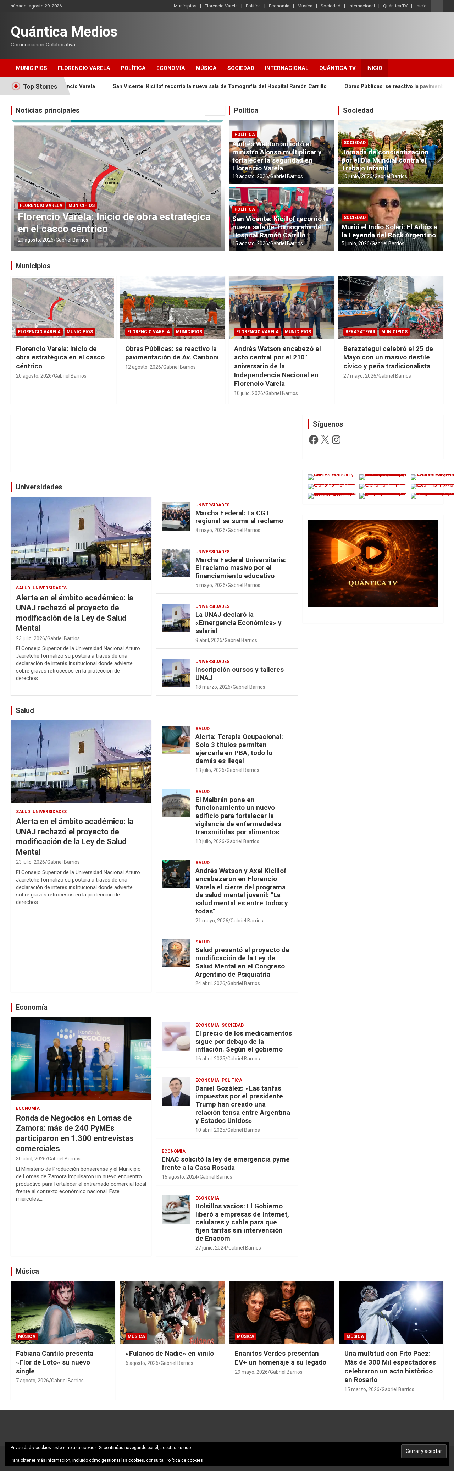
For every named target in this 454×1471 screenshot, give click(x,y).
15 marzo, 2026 (362, 1389)
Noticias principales (48, 110)
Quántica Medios (64, 31)
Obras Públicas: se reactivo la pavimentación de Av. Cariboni (172, 353)
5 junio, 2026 (356, 243)
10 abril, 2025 (210, 1130)
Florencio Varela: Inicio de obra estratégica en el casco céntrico (60, 357)
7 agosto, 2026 (32, 1380)
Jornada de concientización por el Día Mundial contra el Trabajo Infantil (385, 160)
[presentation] (210, 110)
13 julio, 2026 (210, 770)
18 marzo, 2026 (213, 687)
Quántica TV (395, 6)
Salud (23, 588)
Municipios (185, 6)
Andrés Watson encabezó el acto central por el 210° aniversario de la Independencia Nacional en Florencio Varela (277, 366)
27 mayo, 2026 (359, 376)
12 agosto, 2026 (143, 367)
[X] (325, 439)
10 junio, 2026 (357, 176)
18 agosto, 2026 (36, 240)
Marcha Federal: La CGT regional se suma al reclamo (239, 517)
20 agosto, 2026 (34, 376)
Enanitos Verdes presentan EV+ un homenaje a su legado (280, 1357)
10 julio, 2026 (248, 393)
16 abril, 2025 (210, 1058)
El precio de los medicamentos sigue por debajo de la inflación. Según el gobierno (243, 1041)
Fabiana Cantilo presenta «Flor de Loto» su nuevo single (54, 1362)
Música (305, 6)
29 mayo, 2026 (251, 1372)
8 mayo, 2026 (210, 530)
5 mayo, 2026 (210, 585)
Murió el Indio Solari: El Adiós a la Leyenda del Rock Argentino (389, 231)
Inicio (421, 6)
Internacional (362, 6)
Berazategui (360, 331)
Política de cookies (184, 1460)
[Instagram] (336, 439)
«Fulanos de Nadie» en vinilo (170, 1353)
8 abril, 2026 (208, 640)
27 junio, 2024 (210, 1248)
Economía (279, 6)
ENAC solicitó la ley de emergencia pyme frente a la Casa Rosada (226, 1163)
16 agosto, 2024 (180, 1177)
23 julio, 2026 (30, 638)
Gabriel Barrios (72, 240)
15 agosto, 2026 (250, 243)
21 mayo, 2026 (211, 920)
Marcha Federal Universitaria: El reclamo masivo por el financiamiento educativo (240, 568)
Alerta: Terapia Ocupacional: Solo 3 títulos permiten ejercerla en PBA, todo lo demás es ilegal (239, 748)
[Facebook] (313, 439)
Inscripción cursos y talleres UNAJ (239, 673)
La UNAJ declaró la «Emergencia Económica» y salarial (238, 622)
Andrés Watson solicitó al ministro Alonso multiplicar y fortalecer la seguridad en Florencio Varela (306, 86)
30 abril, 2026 (31, 1159)
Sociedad (330, 6)
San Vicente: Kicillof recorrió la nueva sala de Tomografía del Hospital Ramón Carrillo (280, 227)
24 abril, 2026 (210, 983)
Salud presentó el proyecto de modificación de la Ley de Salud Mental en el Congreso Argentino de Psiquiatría (242, 962)
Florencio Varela (221, 6)
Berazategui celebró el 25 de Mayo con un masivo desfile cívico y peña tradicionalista (388, 357)
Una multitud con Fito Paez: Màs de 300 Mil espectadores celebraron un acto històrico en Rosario (390, 1366)
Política (253, 6)
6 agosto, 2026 (142, 1363)
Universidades (39, 487)
